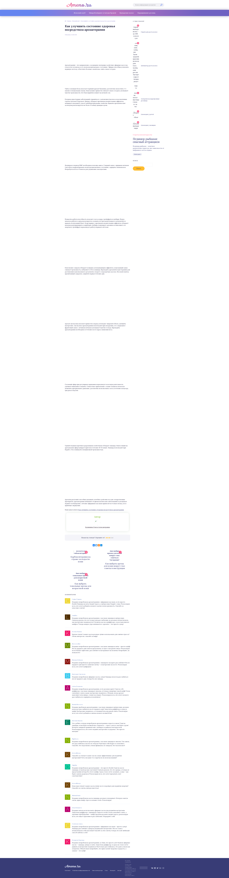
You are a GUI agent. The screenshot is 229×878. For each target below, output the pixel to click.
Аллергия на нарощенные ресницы (150, 100)
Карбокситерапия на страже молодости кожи (81, 559)
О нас (106, 870)
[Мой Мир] (101, 545)
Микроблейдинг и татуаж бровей (102, 13)
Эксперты (112, 870)
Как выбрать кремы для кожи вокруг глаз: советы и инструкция (114, 565)
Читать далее (137, 154)
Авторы (119, 870)
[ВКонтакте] (94, 545)
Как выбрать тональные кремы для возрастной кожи (80, 586)
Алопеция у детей (147, 114)
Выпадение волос (127, 13)
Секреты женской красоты (142, 135)
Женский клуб (79, 13)
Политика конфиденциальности (81, 870)
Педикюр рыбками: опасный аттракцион (146, 140)
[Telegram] (96, 545)
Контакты (67, 870)
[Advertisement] (97, 49)
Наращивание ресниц (146, 13)
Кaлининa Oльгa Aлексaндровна (97, 527)
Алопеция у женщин (148, 125)
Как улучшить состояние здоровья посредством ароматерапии (101, 510)
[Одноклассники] (99, 545)
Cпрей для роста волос (149, 32)
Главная (69, 21)
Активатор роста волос (149, 66)
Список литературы (97, 870)
